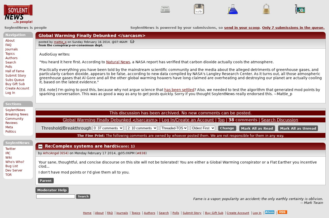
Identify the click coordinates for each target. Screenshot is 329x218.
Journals (11, 49)
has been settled (179, 90)
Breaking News (16, 114)
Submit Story (15, 75)
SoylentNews (18, 14)
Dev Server (13, 170)
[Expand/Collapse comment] (40, 146)
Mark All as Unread (298, 128)
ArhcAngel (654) (56, 153)
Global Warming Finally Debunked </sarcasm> (92, 35)
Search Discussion (279, 119)
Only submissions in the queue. (293, 28)
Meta (9, 127)
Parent (46, 181)
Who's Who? (14, 162)
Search (10, 62)
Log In (10, 93)
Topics (10, 54)
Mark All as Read (257, 128)
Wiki (8, 157)
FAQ (8, 45)
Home (87, 213)
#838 (141, 153)
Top (221, 119)
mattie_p (60, 42)
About (10, 40)
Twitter (10, 149)
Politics (10, 131)
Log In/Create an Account (188, 119)
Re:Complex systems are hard (80, 146)
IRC (7, 153)
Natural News (118, 62)
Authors (11, 58)
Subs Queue (14, 80)
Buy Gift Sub (15, 84)
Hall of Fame (14, 71)
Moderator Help (52, 190)
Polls (8, 67)
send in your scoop (242, 28)
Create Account (17, 88)
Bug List (11, 166)
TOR (8, 175)
